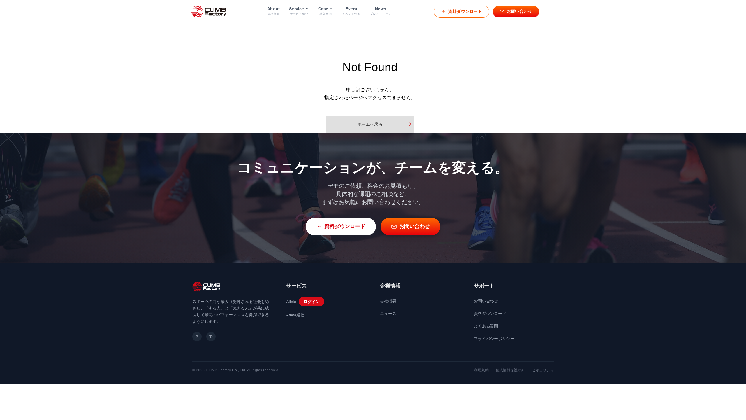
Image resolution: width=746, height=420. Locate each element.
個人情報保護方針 (510, 370)
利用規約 (481, 370)
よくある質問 (486, 326)
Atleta (291, 301)
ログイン (311, 301)
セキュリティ (543, 370)
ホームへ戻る (370, 124)
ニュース (388, 313)
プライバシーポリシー (494, 338)
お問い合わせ (486, 301)
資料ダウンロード (490, 313)
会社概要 (388, 301)
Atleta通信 (295, 315)
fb (211, 336)
